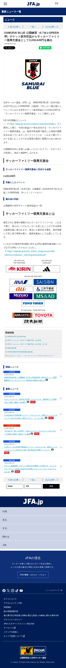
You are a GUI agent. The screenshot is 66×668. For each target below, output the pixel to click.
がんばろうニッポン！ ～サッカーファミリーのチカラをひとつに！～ (31, 356)
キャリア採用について (13, 636)
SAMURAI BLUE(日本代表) (16, 336)
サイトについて (10, 598)
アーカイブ (8, 627)
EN (56, 3)
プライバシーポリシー (13, 619)
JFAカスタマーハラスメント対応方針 (19, 623)
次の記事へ (50, 26)
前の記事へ (15, 26)
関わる (5, 536)
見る (4, 519)
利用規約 (7, 607)
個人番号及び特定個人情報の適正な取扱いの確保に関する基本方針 (31, 615)
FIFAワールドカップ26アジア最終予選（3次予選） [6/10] (27, 344)
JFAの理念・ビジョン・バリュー (33, 575)
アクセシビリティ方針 (13, 603)
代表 (4, 511)
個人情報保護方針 (11, 611)
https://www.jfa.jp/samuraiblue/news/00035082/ (32, 123)
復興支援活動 (11, 348)
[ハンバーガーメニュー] (5, 3)
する (4, 528)
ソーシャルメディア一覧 (53, 590)
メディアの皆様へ (11, 631)
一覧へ (33, 26)
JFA (4, 545)
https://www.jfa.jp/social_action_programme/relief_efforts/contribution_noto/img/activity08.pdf (29, 253)
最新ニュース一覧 (11, 11)
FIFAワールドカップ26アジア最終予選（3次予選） (24, 340)
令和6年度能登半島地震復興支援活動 (20, 352)
